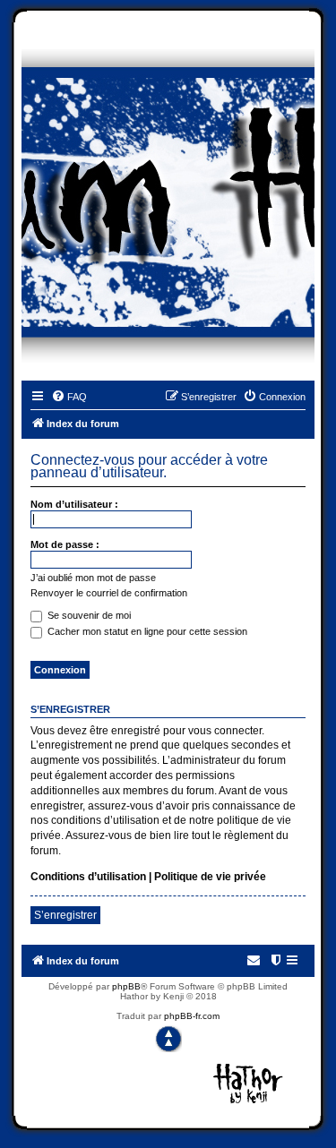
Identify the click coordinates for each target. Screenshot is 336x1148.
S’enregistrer (65, 915)
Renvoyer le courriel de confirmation (108, 592)
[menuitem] (69, 396)
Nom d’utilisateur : (74, 504)
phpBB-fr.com (192, 1016)
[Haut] (168, 1038)
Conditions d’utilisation (88, 876)
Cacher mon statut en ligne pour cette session (146, 631)
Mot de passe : (64, 544)
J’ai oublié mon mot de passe (93, 577)
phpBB (126, 986)
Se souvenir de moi (88, 615)
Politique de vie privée (210, 876)
